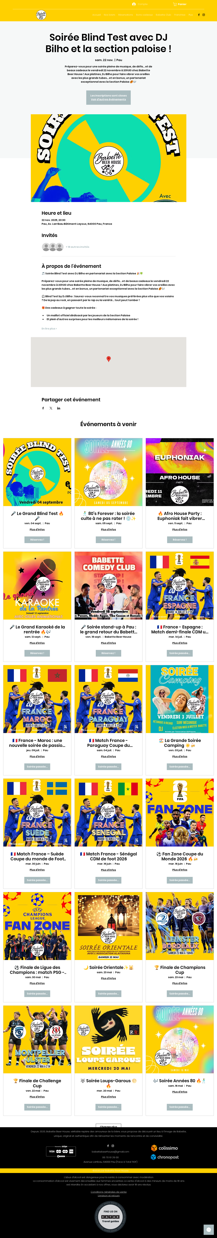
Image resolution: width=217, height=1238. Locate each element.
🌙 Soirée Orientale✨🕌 (108, 967)
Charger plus (108, 1127)
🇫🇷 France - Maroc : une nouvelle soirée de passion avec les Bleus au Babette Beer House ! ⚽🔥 (37, 743)
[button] (181, 4)
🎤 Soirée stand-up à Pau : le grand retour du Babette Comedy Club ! (108, 629)
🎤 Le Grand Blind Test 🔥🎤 (37, 516)
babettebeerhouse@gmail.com (110, 1151)
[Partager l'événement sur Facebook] (43, 408)
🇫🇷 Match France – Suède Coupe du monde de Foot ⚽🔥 (37, 856)
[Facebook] (198, 14)
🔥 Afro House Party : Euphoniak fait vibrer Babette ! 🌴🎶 (179, 516)
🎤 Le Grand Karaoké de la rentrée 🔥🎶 (37, 629)
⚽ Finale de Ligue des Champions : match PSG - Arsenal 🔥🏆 (37, 970)
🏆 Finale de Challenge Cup (37, 1083)
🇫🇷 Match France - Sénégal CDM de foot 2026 (108, 856)
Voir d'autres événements (108, 99)
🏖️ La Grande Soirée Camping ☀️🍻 (180, 743)
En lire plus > (49, 328)
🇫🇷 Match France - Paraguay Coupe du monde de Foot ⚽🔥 (108, 743)
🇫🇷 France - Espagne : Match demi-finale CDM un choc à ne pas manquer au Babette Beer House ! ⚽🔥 (179, 629)
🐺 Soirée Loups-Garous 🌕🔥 (108, 1083)
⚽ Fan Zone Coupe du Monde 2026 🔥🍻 (179, 856)
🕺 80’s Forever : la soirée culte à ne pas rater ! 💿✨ (108, 516)
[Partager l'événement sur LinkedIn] (58, 408)
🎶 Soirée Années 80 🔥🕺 (179, 1080)
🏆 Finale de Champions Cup (179, 970)
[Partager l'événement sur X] (50, 408)
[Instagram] (203, 14)
